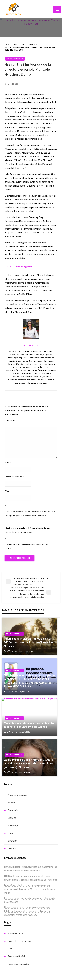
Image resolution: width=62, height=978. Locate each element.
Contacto (12, 848)
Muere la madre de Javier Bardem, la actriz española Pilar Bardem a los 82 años (29, 724)
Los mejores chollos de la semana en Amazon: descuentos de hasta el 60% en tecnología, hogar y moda (29, 889)
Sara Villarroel (11, 651)
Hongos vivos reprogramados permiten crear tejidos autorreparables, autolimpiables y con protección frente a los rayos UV (27, 911)
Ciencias (12, 817)
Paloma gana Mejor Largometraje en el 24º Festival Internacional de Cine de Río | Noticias (29, 642)
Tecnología (13, 825)
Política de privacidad (18, 963)
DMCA (11, 948)
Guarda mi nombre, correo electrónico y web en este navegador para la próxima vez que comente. (30, 513)
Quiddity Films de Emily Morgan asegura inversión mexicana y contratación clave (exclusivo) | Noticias (28, 763)
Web (7, 491)
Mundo (11, 802)
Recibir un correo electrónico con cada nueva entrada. (27, 546)
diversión (12, 840)
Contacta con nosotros (19, 941)
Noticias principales (18, 795)
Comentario (11, 420)
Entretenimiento (29, 45)
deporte (12, 833)
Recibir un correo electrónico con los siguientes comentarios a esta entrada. (28, 530)
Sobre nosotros (15, 933)
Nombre (9, 462)
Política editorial (16, 956)
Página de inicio (11, 45)
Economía (13, 810)
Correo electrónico (14, 476)
